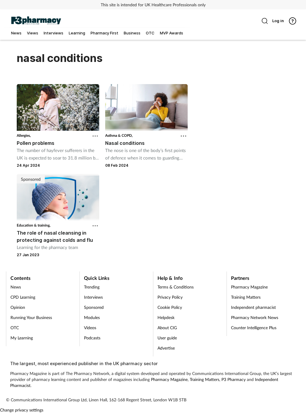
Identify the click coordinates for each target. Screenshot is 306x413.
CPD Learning (22, 297)
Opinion (17, 307)
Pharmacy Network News (254, 317)
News (15, 286)
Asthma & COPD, (119, 135)
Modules (92, 317)
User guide (167, 337)
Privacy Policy (170, 297)
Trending (92, 286)
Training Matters (246, 297)
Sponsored (94, 307)
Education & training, (34, 225)
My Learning (21, 337)
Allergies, (24, 135)
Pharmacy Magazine (249, 286)
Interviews (93, 297)
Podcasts (92, 337)
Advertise (166, 347)
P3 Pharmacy (233, 379)
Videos (90, 327)
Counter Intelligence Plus (253, 327)
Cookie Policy (169, 307)
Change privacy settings (21, 409)
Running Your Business (31, 317)
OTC (14, 327)
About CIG (167, 327)
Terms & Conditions (175, 286)
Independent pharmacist (253, 307)
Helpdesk (166, 317)
